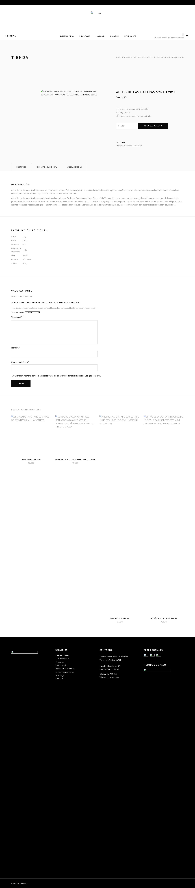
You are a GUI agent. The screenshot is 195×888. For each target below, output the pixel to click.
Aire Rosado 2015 (31, 459)
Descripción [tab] (21, 167)
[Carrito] (183, 34)
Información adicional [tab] (47, 167)
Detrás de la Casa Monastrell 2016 (75, 459)
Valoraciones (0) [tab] (74, 167)
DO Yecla (128, 145)
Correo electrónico (20, 362)
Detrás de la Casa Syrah (164, 618)
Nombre (15, 348)
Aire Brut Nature (119, 618)
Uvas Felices (137, 145)
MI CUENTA (11, 36)
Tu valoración (17, 317)
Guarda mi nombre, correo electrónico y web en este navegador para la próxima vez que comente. (57, 376)
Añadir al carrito (153, 126)
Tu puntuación (18, 312)
